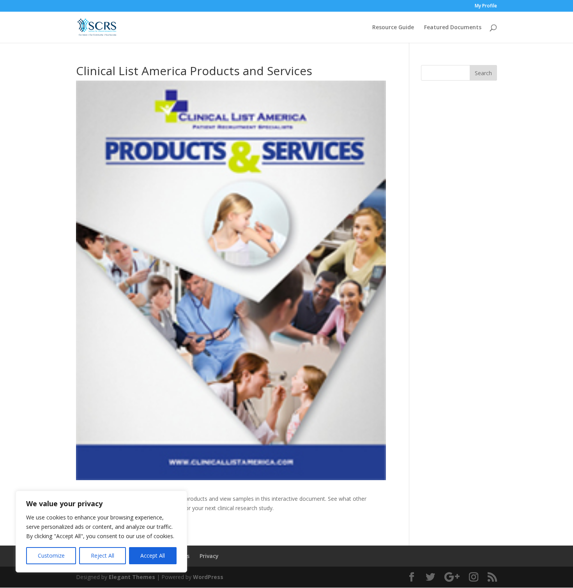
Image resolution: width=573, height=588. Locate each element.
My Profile (486, 6)
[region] (101, 531)
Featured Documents (452, 28)
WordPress (208, 577)
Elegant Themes (132, 577)
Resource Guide (393, 28)
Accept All (152, 555)
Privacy (209, 556)
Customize (51, 555)
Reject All (102, 555)
